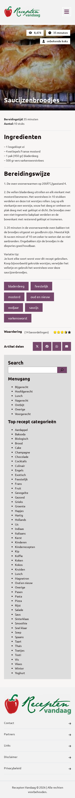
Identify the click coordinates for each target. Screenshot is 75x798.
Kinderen (21, 542)
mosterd (14, 297)
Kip (17, 551)
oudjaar (13, 307)
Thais (18, 646)
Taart (18, 641)
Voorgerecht (23, 414)
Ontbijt (19, 405)
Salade (19, 610)
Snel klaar (21, 628)
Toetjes (19, 650)
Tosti (18, 655)
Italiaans (20, 533)
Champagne (22, 452)
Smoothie (21, 623)
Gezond (20, 497)
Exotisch (20, 475)
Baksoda (20, 434)
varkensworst (17, 318)
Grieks (19, 502)
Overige (20, 409)
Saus (18, 614)
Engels (19, 470)
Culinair (20, 465)
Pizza (18, 600)
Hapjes (19, 511)
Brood (19, 443)
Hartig (19, 515)
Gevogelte (21, 492)
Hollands (20, 519)
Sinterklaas (22, 619)
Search (15, 362)
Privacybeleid (12, 768)
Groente (20, 506)
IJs (16, 524)
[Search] (62, 370)
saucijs (33, 307)
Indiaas (19, 528)
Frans (18, 483)
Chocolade (21, 456)
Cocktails (21, 461)
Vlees (18, 664)
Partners (9, 734)
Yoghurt (20, 673)
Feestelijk (21, 479)
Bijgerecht (21, 387)
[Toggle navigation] (66, 11)
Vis (17, 659)
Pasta (18, 596)
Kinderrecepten (25, 547)
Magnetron (22, 578)
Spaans (19, 637)
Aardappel (21, 429)
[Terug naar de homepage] (22, 11)
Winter (19, 668)
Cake (18, 447)
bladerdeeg (16, 286)
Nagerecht (21, 400)
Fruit (18, 488)
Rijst (18, 605)
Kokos (19, 564)
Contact (9, 723)
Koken (19, 560)
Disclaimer (10, 757)
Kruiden (20, 569)
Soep (18, 632)
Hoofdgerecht (24, 391)
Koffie (19, 556)
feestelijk (41, 286)
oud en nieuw (40, 297)
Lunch (19, 395)
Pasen (19, 592)
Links (7, 745)
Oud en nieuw (24, 583)
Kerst (18, 538)
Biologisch (21, 438)
